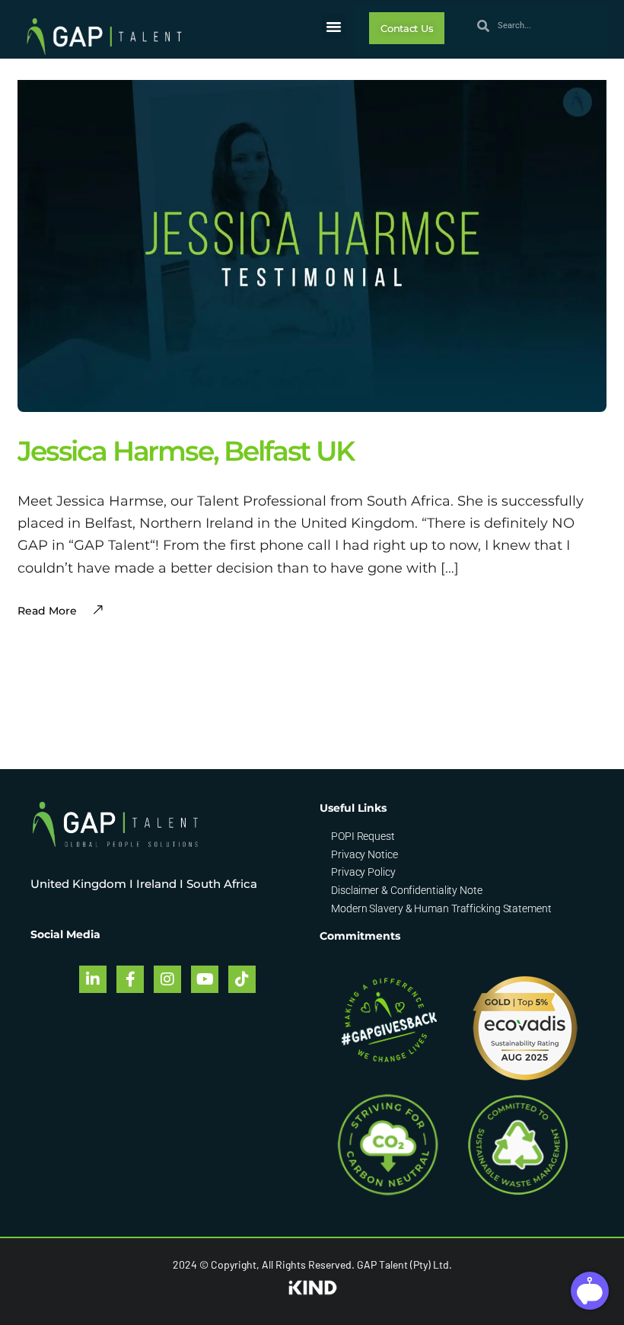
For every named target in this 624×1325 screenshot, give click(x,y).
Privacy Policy (363, 872)
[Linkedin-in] (93, 979)
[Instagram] (167, 979)
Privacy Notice (364, 854)
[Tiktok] (242, 979)
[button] (334, 26)
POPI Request (363, 836)
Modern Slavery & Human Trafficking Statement (441, 908)
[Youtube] (204, 979)
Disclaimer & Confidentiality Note (406, 890)
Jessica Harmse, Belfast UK (186, 451)
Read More (47, 611)
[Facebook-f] (130, 979)
